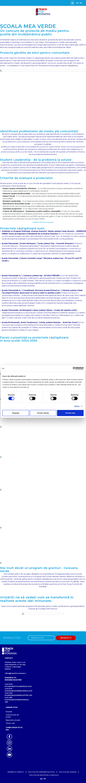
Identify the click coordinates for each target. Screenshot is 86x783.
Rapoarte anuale (13, 720)
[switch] (32, 398)
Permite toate (70, 413)
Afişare (77, 406)
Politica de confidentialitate (41, 772)
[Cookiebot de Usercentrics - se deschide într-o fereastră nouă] (74, 368)
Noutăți (9, 712)
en (81, 3)
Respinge (15, 413)
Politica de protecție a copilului (44, 775)
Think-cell (10, 723)
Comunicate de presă (12, 716)
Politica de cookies (67, 772)
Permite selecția (43, 413)
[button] (72, 3)
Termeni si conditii (15, 772)
